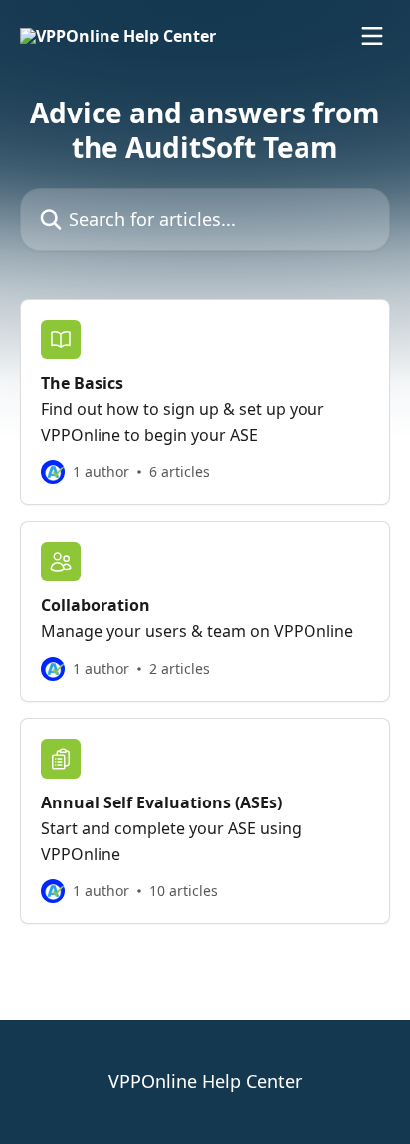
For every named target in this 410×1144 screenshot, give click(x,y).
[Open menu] (372, 36)
